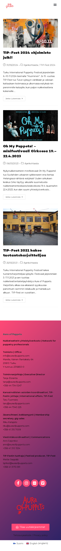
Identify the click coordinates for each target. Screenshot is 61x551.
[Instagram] (26, 483)
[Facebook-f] (18, 483)
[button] (55, 4)
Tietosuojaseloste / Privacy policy (30, 535)
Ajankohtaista (31, 65)
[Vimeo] (42, 483)
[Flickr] (34, 483)
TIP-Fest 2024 (47, 65)
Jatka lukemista (15, 98)
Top (57, 547)
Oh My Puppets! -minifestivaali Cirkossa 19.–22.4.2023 (30, 151)
